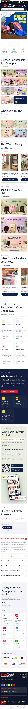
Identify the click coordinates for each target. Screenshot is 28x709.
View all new (4, 151)
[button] (1, 5)
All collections (5, 196)
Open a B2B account (6, 314)
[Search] (25, 9)
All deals (3, 117)
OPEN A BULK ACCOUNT (8, 391)
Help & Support (6, 1)
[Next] (17, 43)
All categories (5, 66)
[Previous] (10, 43)
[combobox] (14, 9)
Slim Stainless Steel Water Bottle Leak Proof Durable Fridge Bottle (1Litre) (10, 174)
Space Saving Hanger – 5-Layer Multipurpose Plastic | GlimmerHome (10, 288)
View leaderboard (6, 265)
